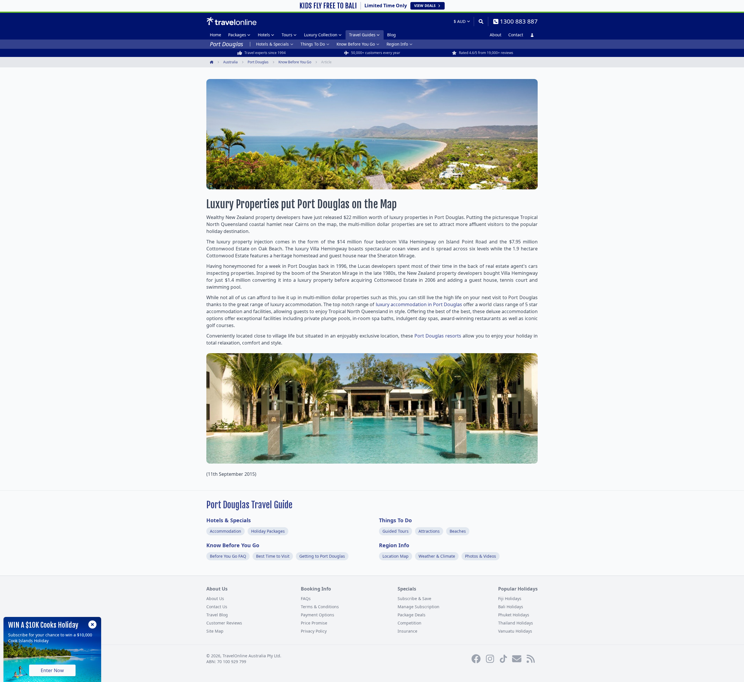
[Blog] (531, 658)
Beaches (458, 531)
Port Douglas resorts (437, 336)
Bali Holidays (510, 606)
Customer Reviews (224, 623)
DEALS (425, 5)
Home (215, 34)
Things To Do (313, 44)
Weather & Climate (437, 556)
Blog (391, 34)
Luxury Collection (320, 34)
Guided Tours (395, 531)
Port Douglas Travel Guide (249, 505)
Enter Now (52, 670)
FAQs (306, 598)
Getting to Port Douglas (322, 556)
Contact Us (216, 606)
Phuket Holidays (513, 615)
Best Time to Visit (272, 556)
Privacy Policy (314, 631)
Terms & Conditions (320, 606)
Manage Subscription (418, 606)
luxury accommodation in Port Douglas (419, 304)
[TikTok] (503, 659)
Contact (515, 34)
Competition (409, 623)
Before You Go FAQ (228, 556)
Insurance (407, 631)
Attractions (429, 531)
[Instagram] (490, 658)
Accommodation (225, 531)
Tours (287, 34)
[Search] (481, 21)
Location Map (395, 556)
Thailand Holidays (515, 623)
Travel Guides (362, 34)
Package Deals (411, 615)
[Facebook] (476, 658)
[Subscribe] (517, 658)
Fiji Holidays (509, 598)
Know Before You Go (356, 44)
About (495, 34)
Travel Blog (217, 615)
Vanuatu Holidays (515, 631)
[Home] (231, 21)
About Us (215, 598)
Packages (237, 34)
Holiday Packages (268, 531)
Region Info (397, 44)
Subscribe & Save (414, 598)
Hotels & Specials (272, 44)
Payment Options (317, 615)
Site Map (214, 631)
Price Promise (314, 623)
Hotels (264, 34)
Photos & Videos (480, 556)
